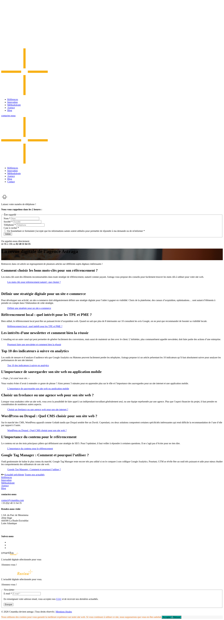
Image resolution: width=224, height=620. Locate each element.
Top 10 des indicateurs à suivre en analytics (28, 365)
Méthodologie (14, 105)
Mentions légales (64, 611)
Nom (7, 218)
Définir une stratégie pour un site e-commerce (29, 308)
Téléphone (10, 225)
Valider (8, 234)
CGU (58, 599)
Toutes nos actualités (34, 474)
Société (8, 221)
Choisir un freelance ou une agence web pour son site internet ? (37, 409)
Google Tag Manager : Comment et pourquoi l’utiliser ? (34, 469)
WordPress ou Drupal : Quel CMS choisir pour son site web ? (37, 430)
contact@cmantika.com (12, 500)
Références (12, 99)
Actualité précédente (14, 474)
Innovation (12, 102)
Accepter (167, 617)
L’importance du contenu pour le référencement (30, 448)
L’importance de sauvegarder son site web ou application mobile (38, 388)
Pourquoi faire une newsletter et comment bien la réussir (34, 344)
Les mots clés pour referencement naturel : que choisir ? (34, 282)
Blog (9, 110)
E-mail (8, 593)
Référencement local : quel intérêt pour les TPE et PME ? (34, 326)
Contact (11, 181)
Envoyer (8, 604)
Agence (11, 107)
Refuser (176, 617)
